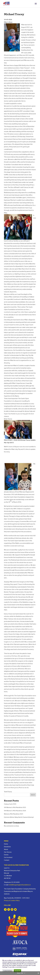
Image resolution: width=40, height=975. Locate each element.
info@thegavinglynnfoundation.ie (20, 885)
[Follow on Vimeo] (15, 909)
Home (6, 844)
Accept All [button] (17, 970)
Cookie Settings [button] (7, 970)
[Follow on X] (8, 909)
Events (6, 855)
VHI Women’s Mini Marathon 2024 (15, 811)
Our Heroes (8, 852)
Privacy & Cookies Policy (12, 900)
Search (33, 795)
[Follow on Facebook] (5, 909)
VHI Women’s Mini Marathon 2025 (15, 807)
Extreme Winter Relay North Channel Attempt (19, 817)
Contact (6, 860)
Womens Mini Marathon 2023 (13, 814)
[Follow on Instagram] (12, 909)
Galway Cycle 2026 (10, 804)
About (6, 849)
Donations (7, 847)
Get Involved (8, 857)
